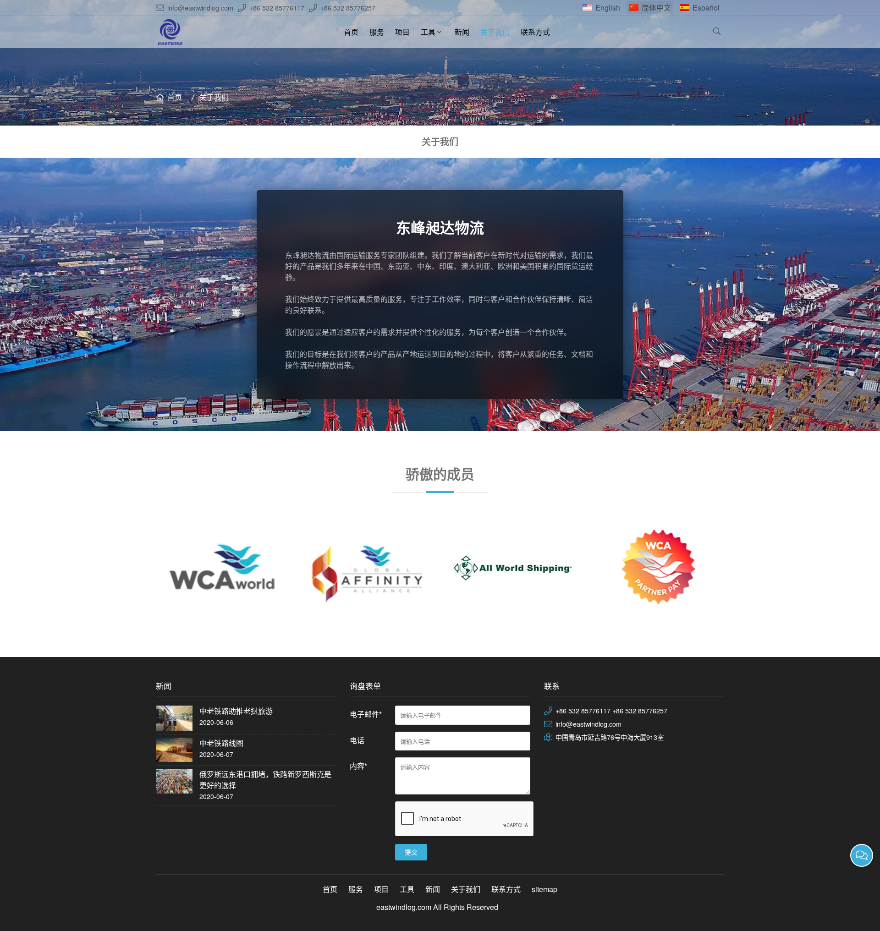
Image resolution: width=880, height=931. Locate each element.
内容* (358, 766)
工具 (428, 32)
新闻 (462, 32)
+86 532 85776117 (276, 7)
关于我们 (495, 32)
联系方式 (535, 32)
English (607, 7)
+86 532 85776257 (347, 7)
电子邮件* (366, 714)
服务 (376, 32)
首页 (351, 32)
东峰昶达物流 (440, 227)
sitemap (544, 889)
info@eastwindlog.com (200, 7)
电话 (357, 740)
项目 (402, 32)
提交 (411, 852)
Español (706, 7)
